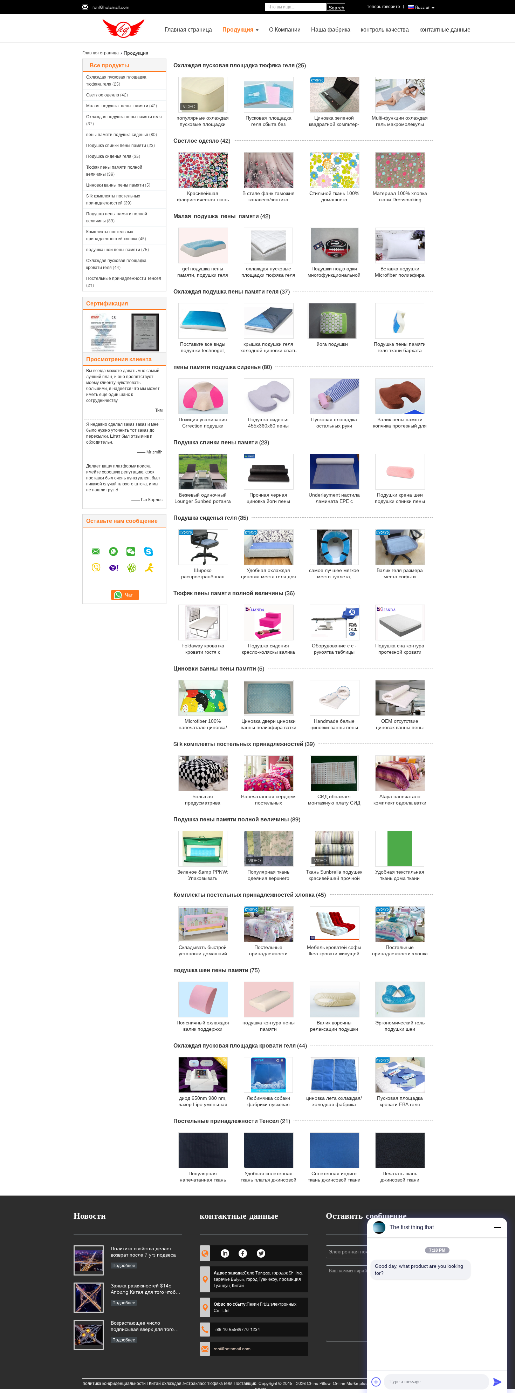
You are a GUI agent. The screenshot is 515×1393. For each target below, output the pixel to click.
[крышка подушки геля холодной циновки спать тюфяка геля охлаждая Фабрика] (269, 321)
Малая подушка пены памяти (117, 105)
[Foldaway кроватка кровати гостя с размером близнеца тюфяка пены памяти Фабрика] (202, 622)
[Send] (497, 1381)
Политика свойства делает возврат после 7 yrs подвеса (143, 1251)
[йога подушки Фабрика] (332, 321)
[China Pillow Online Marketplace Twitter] (261, 1252)
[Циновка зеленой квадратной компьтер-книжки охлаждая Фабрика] (334, 95)
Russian (423, 7)
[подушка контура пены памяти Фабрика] (269, 999)
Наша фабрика (330, 29)
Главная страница (188, 29)
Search (336, 8)
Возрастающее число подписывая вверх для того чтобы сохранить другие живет (146, 1326)
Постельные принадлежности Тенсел (123, 278)
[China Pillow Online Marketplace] (121, 27)
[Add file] (376, 1381)
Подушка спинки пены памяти (116, 145)
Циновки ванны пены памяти (115, 185)
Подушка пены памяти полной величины (231, 819)
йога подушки (332, 344)
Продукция (237, 29)
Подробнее (123, 1265)
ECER (260, 1389)
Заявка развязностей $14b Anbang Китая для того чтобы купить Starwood (145, 1289)
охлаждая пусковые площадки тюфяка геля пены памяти (268, 275)
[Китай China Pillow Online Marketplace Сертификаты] (103, 332)
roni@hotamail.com (110, 7)
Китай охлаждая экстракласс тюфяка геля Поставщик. (203, 1383)
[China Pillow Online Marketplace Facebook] (243, 1252)
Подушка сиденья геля (108, 156)
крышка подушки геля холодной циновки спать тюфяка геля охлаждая (268, 350)
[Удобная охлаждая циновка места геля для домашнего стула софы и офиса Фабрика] (269, 547)
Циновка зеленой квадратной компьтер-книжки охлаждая (334, 124)
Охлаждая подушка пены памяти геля (124, 116)
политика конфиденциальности (114, 1383)
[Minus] (497, 1227)
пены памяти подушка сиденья (117, 134)
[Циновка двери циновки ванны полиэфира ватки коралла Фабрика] (269, 698)
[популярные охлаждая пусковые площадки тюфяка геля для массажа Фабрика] (202, 95)
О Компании (285, 29)
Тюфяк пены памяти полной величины (228, 593)
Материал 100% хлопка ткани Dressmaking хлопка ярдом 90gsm (400, 199)
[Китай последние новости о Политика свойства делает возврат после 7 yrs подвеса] (89, 1260)
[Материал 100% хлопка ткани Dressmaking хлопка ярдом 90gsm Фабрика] (400, 170)
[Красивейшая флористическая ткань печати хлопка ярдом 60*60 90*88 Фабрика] (203, 170)
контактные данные (445, 29)
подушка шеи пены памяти (113, 249)
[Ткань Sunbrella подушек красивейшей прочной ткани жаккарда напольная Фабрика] (334, 849)
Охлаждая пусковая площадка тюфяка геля (234, 65)
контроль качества (385, 29)
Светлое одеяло (102, 94)
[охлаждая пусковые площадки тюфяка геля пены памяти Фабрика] (268, 245)
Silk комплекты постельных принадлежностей (238, 743)
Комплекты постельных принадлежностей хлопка (244, 894)
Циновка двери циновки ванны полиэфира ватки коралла (268, 727)
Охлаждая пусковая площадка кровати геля (234, 1045)
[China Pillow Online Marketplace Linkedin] (224, 1252)
